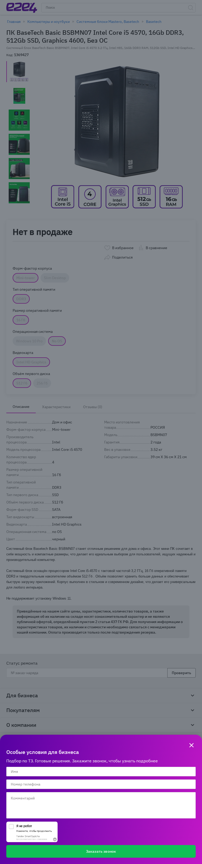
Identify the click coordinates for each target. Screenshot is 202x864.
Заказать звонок (101, 851)
